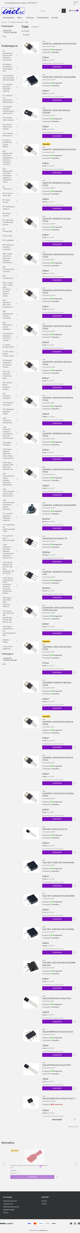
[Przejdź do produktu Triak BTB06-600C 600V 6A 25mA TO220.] (31, 647)
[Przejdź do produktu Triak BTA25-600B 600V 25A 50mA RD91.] (31, 509)
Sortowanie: (26, 31)
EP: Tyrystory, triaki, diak (16, 22)
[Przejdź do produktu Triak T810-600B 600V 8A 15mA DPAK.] (31, 933)
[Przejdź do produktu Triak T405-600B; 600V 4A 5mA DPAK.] (31, 866)
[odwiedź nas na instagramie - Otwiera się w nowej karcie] (75, 1223)
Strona (70, 1126)
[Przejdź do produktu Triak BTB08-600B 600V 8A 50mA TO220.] (31, 686)
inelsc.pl (4, 22)
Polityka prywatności (10, 1201)
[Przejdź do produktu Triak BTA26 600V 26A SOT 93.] (31, 542)
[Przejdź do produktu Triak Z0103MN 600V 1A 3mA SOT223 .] (31, 1035)
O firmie (44, 1204)
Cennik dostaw (8, 1204)
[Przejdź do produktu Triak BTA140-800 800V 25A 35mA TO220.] (31, 366)
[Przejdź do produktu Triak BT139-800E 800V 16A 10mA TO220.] (31, 222)
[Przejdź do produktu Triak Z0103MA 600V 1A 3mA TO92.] (31, 1002)
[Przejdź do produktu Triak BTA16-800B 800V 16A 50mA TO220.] (31, 437)
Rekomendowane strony (11, 1207)
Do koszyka (57, 67)
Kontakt (44, 1201)
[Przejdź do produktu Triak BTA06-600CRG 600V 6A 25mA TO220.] (31, 258)
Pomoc (5, 1212)
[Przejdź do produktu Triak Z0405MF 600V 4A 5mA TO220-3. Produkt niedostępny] (31, 1102)
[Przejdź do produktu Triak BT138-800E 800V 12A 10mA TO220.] (31, 187)
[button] (64, 11)
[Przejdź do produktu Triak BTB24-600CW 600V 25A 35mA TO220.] (31, 797)
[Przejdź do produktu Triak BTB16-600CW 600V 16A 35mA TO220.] (31, 761)
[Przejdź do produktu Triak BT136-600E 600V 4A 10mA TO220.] (31, 47)
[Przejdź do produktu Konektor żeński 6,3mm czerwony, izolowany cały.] (34, 1156)
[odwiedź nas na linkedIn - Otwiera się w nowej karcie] (79, 1223)
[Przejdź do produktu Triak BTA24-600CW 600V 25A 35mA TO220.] (31, 473)
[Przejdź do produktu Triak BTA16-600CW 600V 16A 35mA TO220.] (31, 401)
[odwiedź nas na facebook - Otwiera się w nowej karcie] (71, 1223)
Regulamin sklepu (8, 1210)
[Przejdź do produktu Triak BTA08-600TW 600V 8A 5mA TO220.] (31, 330)
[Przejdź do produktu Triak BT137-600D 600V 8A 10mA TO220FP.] (31, 114)
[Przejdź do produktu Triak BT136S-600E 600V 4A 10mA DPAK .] (31, 81)
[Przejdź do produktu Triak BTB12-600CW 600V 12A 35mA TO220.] (31, 722)
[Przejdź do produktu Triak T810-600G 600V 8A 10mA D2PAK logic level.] (31, 966)
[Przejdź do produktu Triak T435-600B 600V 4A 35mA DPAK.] (31, 900)
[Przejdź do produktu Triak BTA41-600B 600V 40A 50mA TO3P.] (31, 576)
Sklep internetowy (37, 1230)
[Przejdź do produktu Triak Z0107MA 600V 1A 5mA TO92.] (31, 1069)
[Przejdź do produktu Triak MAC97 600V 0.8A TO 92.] (31, 833)
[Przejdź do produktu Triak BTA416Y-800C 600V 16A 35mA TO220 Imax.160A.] (31, 611)
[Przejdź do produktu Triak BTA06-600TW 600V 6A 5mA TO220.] (31, 294)
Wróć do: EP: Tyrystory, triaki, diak (10, 31)
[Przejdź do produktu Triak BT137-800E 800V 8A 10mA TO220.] (31, 150)
